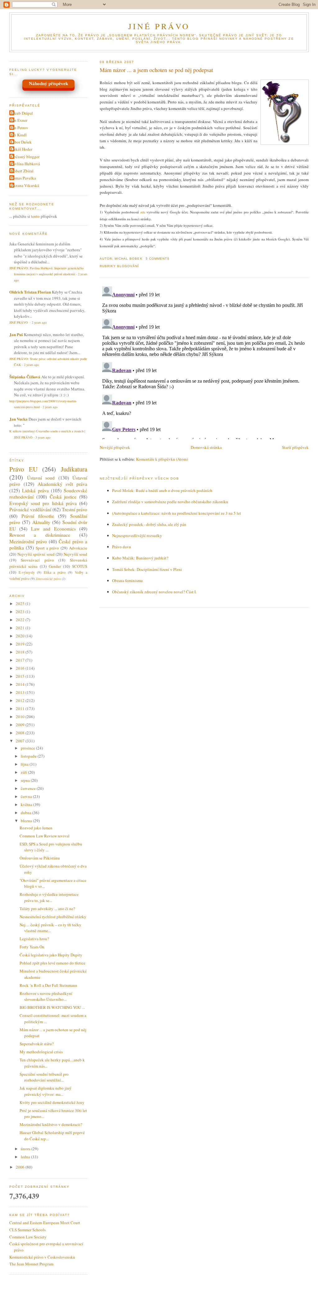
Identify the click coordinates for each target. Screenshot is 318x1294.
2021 (20, 628)
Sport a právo (47, 548)
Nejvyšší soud (76, 554)
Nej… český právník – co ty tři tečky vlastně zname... (50, 928)
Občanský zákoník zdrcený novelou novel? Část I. (154, 592)
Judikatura (74, 469)
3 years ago (42, 437)
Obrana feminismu (127, 580)
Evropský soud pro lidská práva (43, 503)
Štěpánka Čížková (24, 377)
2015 (20, 676)
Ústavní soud (41, 478)
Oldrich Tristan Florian (30, 292)
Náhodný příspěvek (48, 83)
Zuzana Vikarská (25, 185)
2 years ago (39, 322)
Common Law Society (28, 1237)
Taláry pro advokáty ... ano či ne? (47, 908)
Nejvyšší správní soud (36, 554)
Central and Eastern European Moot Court (44, 1222)
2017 (20, 660)
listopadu (29, 756)
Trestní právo (74, 509)
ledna (26, 1157)
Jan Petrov (19, 127)
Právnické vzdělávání (30, 509)
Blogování (128, 266)
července (29, 788)
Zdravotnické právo (48, 578)
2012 (20, 700)
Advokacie (78, 548)
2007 (20, 741)
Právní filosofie (37, 516)
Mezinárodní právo (28, 541)
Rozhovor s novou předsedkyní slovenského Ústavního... (46, 996)
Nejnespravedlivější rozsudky (137, 535)
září (24, 772)
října (25, 764)
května (27, 804)
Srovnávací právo (37, 560)
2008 (20, 733)
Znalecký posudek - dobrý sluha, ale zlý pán (149, 524)
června (27, 796)
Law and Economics (53, 529)
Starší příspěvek (295, 447)
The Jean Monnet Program (31, 1264)
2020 (20, 636)
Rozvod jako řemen (36, 828)
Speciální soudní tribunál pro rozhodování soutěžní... (44, 1077)
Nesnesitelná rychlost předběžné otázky (53, 916)
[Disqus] (204, 361)
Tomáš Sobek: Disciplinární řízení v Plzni (147, 569)
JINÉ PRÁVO (159, 26)
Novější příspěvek (115, 447)
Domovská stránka (206, 447)
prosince (28, 748)
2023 (20, 611)
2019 (20, 644)
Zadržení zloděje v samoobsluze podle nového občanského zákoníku (170, 501)
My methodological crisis (41, 1052)
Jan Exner (19, 120)
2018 (20, 652)
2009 (20, 724)
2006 (20, 1167)
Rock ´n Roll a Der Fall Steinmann (48, 985)
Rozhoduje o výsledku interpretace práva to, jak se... (49, 897)
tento (35, 216)
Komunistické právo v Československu (42, 1257)
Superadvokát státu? (37, 1043)
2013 (20, 692)
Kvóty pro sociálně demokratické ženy (52, 1102)
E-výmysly (27, 572)
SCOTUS (79, 566)
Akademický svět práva (63, 484)
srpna (26, 780)
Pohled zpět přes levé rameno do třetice (52, 963)
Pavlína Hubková (25, 163)
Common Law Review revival (45, 836)
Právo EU (23, 469)
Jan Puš (16, 334)
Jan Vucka (18, 419)
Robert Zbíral (22, 171)
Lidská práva (35, 490)
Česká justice (63, 497)
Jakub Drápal (22, 113)
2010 (20, 716)
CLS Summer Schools (27, 1229)
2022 (20, 619)
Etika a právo (55, 572)
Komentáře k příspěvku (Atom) (162, 459)
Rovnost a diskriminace (39, 535)
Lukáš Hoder (21, 149)
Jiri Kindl (19, 135)
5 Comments (158, 258)
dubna (26, 812)
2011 (20, 708)
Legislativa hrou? (34, 938)
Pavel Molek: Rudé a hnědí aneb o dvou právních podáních (162, 490)
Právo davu (121, 546)
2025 (20, 603)
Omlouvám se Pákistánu (40, 858)
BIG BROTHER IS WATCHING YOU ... (52, 1007)
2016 (20, 668)
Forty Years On (32, 947)
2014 (20, 684)
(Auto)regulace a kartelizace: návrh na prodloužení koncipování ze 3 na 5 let (176, 513)
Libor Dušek (21, 142)
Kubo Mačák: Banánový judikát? (140, 558)
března (27, 820)
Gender (55, 566)
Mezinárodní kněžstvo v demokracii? (51, 1124)
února (26, 1148)
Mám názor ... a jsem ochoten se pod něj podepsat (156, 70)
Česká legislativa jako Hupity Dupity (51, 955)
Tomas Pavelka (23, 178)
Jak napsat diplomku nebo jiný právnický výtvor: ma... (45, 1091)
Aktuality (41, 522)
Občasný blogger (25, 156)
